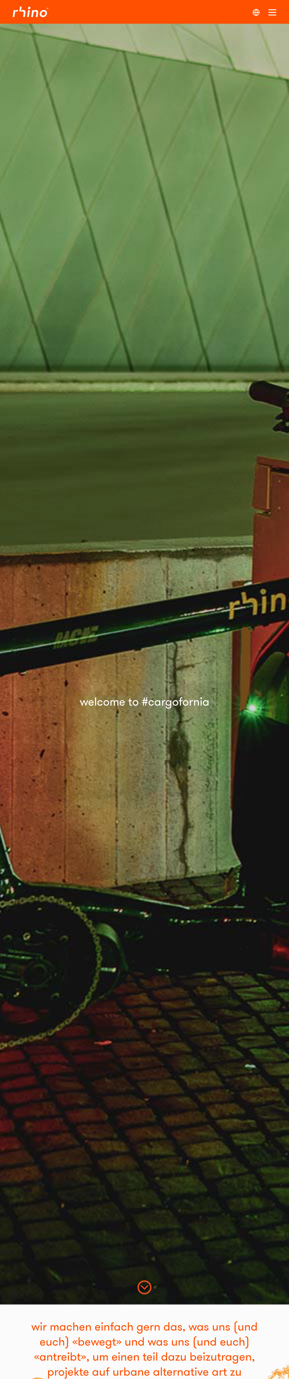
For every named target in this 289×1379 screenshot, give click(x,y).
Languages (256, 12)
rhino (34, 12)
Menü (272, 12)
